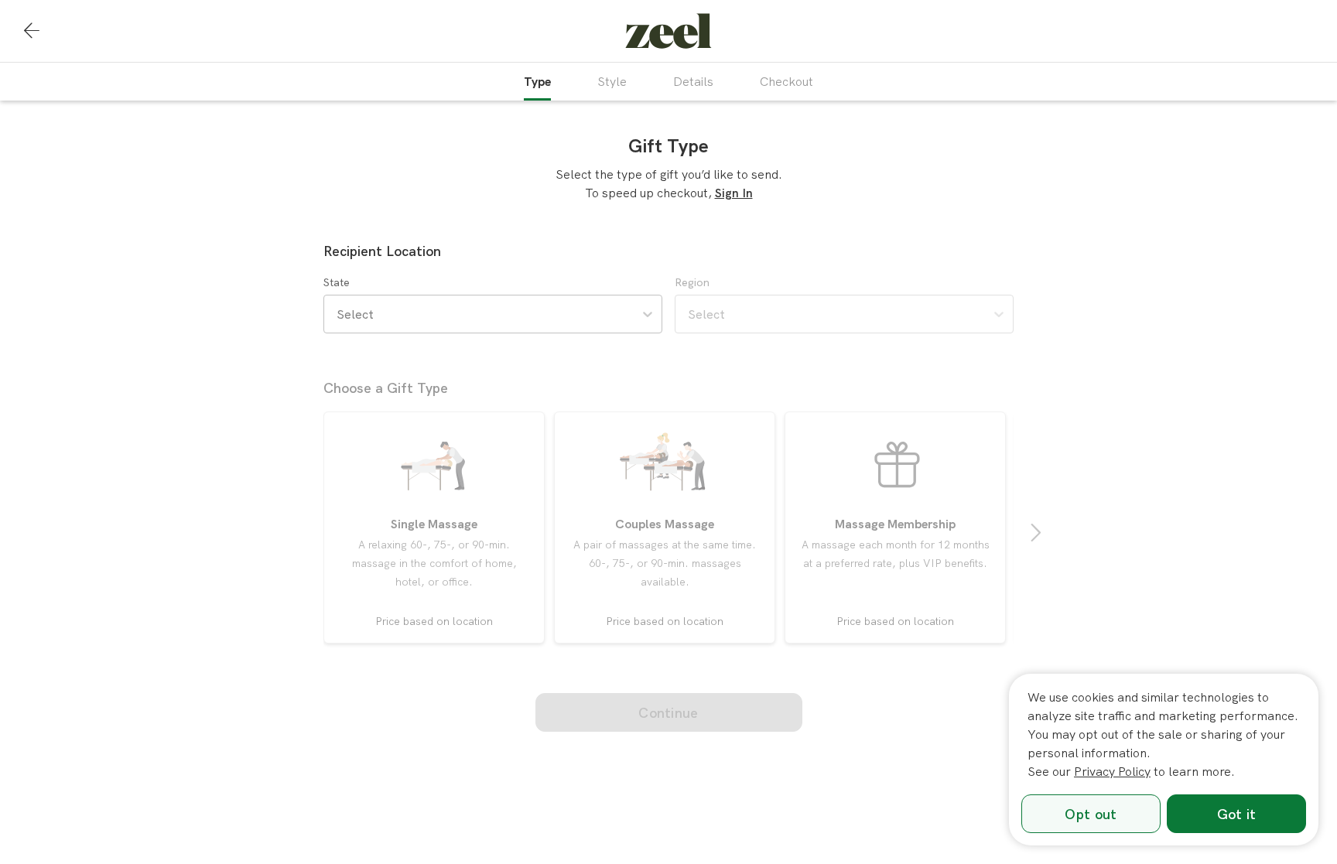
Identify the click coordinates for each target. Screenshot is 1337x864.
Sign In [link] (734, 192)
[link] (668, 31)
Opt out (1090, 814)
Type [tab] (537, 81)
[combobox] (338, 314)
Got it (1237, 814)
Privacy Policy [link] (1112, 771)
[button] (31, 31)
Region (692, 282)
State (336, 282)
